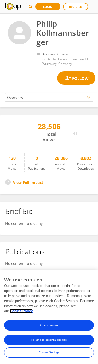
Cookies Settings (49, 352)
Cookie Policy (21, 311)
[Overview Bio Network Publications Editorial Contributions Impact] (49, 97)
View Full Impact (28, 182)
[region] (49, 317)
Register (75, 7)
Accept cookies (49, 325)
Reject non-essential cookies (49, 339)
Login (48, 7)
